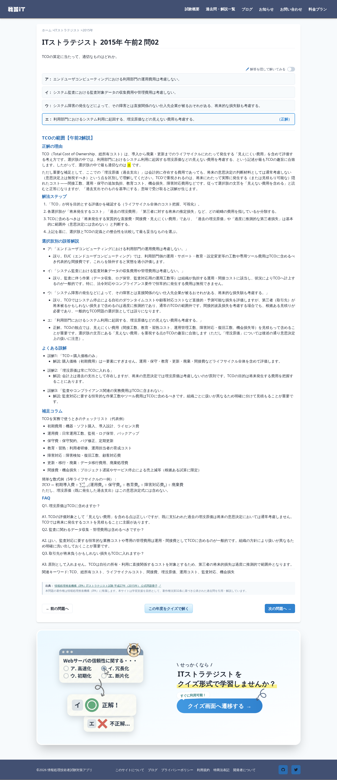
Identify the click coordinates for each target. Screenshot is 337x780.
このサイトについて (129, 770)
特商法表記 (221, 770)
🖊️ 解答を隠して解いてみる (265, 69)
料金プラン (318, 9)
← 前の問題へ (57, 608)
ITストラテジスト (67, 30)
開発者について (244, 770)
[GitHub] (283, 769)
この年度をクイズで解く (169, 608)
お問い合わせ (291, 9)
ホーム (47, 30)
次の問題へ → (279, 608)
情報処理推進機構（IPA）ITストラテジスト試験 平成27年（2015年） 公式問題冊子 (108, 586)
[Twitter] (296, 769)
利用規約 (203, 770)
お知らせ (266, 9)
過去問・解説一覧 (220, 8)
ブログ (247, 9)
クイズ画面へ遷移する (219, 705)
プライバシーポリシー (177, 770)
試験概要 (192, 8)
